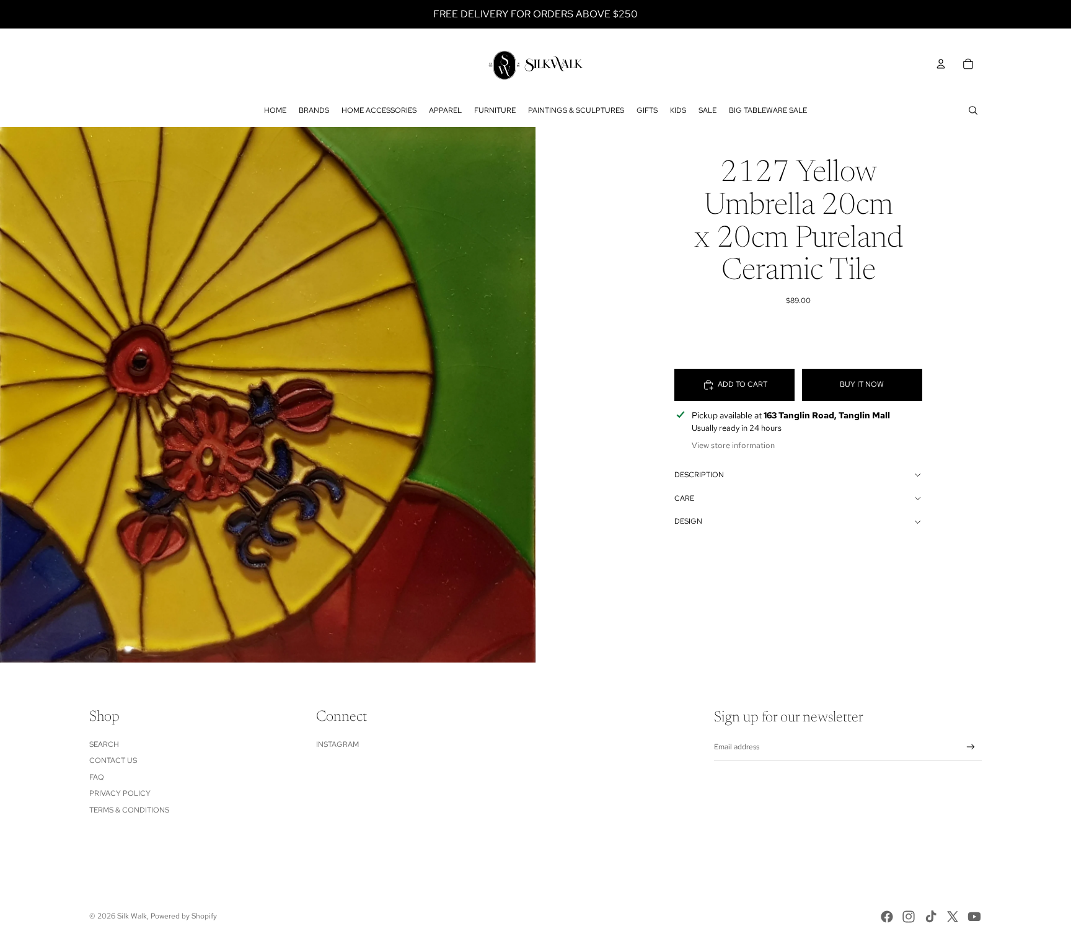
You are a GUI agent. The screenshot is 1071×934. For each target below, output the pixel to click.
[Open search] (973, 110)
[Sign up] (971, 747)
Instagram (337, 744)
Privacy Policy (120, 793)
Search (104, 744)
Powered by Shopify (184, 916)
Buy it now (862, 384)
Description (699, 475)
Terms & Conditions (129, 810)
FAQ (96, 777)
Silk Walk (132, 916)
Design (688, 521)
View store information (733, 445)
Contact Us (113, 760)
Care (684, 498)
